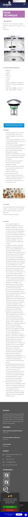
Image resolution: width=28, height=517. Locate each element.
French (17, 1)
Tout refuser (10, 510)
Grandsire (6, 432)
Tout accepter (10, 507)
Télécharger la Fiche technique (14, 125)
